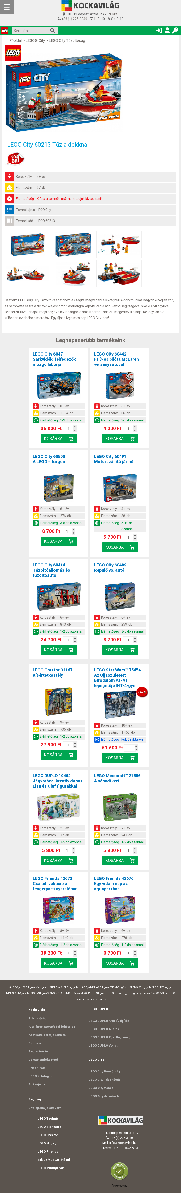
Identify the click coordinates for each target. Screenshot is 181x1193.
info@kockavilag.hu (122, 1142)
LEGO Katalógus (40, 1076)
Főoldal (15, 40)
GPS (114, 14)
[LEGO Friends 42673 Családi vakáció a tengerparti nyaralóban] (59, 911)
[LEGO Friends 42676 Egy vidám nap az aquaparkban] (120, 911)
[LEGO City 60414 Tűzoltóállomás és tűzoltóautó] (59, 597)
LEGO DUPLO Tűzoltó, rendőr (110, 1037)
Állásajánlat (37, 1084)
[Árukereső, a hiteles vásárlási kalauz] (120, 1179)
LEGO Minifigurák (50, 1168)
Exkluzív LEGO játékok (53, 1159)
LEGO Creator (47, 1135)
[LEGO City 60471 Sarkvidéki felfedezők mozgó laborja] (59, 386)
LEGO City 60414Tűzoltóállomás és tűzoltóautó (51, 570)
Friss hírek (37, 1068)
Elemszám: (24, 188)
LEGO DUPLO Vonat (103, 1045)
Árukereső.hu (119, 1185)
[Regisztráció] (167, 31)
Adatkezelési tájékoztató (47, 1035)
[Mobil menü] (7, 7)
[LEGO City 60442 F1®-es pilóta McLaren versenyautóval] (120, 386)
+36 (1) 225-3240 (74, 19)
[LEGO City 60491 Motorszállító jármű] (120, 489)
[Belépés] (159, 31)
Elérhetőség (37, 1018)
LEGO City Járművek (104, 1096)
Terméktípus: (26, 210)
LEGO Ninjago (47, 1143)
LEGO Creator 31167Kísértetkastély (52, 672)
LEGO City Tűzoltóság (67, 40)
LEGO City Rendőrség (104, 1071)
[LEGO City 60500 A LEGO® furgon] (59, 489)
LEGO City (44, 210)
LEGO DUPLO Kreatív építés (109, 1021)
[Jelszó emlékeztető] (175, 31)
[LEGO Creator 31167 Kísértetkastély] (59, 702)
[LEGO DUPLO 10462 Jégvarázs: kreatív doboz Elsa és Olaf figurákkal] (59, 808)
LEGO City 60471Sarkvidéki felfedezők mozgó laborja (54, 359)
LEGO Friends (47, 1151)
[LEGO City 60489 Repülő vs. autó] (120, 597)
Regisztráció (38, 1051)
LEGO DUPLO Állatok (104, 1029)
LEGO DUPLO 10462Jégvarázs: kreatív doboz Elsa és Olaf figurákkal (58, 781)
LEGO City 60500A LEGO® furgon (49, 459)
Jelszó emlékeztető (43, 1059)
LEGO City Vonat (101, 1088)
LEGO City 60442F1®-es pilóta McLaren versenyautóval (116, 359)
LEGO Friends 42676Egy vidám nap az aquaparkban (113, 883)
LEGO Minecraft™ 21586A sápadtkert (117, 778)
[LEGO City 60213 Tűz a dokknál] (75, 92)
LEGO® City (35, 40)
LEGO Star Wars (49, 1126)
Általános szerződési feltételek (52, 1026)
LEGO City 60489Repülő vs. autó (110, 567)
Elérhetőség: (25, 199)
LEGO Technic (48, 1118)
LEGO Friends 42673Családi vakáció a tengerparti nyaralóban (55, 883)
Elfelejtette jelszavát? (45, 1108)
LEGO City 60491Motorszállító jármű (113, 459)
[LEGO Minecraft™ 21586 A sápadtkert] (120, 808)
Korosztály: (24, 176)
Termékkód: (25, 221)
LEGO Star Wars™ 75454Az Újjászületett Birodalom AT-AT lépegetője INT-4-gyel (117, 677)
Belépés (35, 1043)
